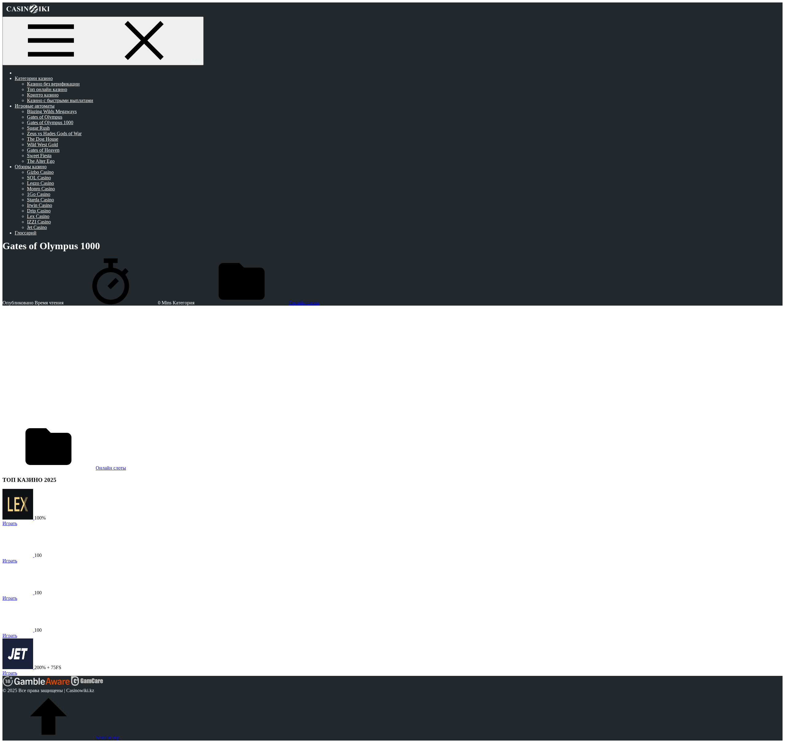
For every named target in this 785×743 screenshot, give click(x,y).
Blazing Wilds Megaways (52, 111)
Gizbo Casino (40, 172)
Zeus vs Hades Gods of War (54, 133)
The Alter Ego (41, 161)
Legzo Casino (40, 183)
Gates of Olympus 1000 (50, 122)
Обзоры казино (31, 166)
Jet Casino (37, 227)
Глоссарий (25, 232)
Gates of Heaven (43, 150)
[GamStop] (124, 685)
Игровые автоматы (35, 106)
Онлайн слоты (304, 302)
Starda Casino (40, 199)
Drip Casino (39, 210)
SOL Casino (39, 177)
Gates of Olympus (44, 117)
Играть (9, 523)
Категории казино (34, 78)
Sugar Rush (38, 128)
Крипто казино (43, 94)
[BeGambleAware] (41, 685)
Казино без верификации (53, 83)
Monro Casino (41, 188)
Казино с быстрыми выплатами (60, 100)
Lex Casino (38, 216)
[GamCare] (87, 685)
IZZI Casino (39, 221)
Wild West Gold (42, 144)
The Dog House (42, 139)
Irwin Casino (39, 205)
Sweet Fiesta (39, 155)
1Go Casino (38, 194)
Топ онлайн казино (47, 89)
